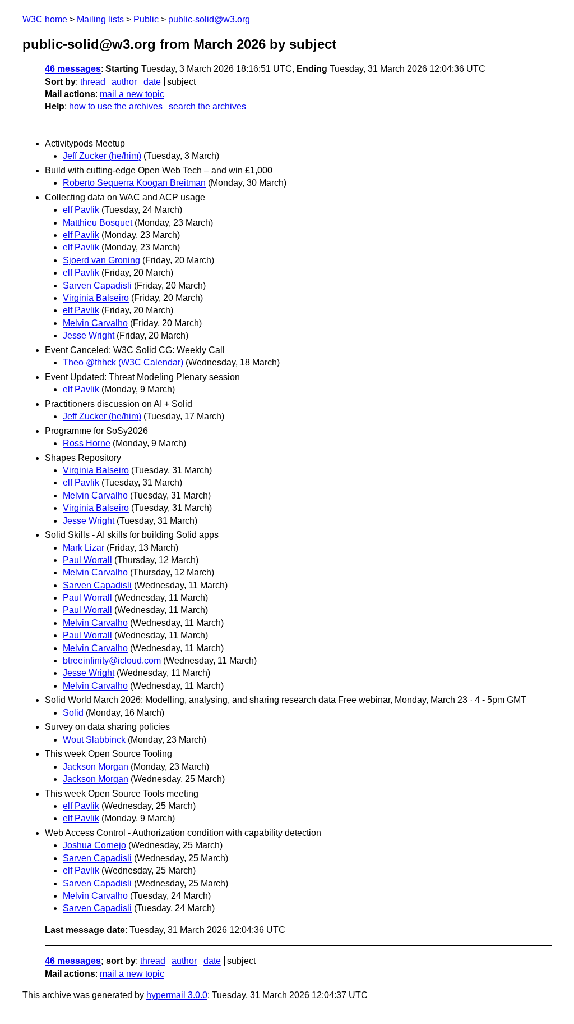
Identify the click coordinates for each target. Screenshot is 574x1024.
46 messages (73, 69)
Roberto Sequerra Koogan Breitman (134, 183)
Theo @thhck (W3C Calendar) (123, 362)
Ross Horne (86, 443)
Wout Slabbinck (94, 739)
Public (146, 19)
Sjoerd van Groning (101, 260)
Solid (73, 712)
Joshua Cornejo (94, 845)
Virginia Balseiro (96, 298)
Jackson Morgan (95, 766)
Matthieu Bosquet (97, 222)
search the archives (207, 106)
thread (92, 81)
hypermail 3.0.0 (176, 995)
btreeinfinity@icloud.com (112, 660)
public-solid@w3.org (209, 19)
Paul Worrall (87, 560)
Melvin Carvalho (95, 323)
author (124, 81)
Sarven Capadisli (97, 285)
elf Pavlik (81, 209)
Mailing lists (100, 19)
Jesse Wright (88, 335)
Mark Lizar (83, 547)
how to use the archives (116, 106)
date (152, 81)
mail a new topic (132, 94)
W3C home (44, 19)
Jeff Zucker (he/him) (102, 156)
